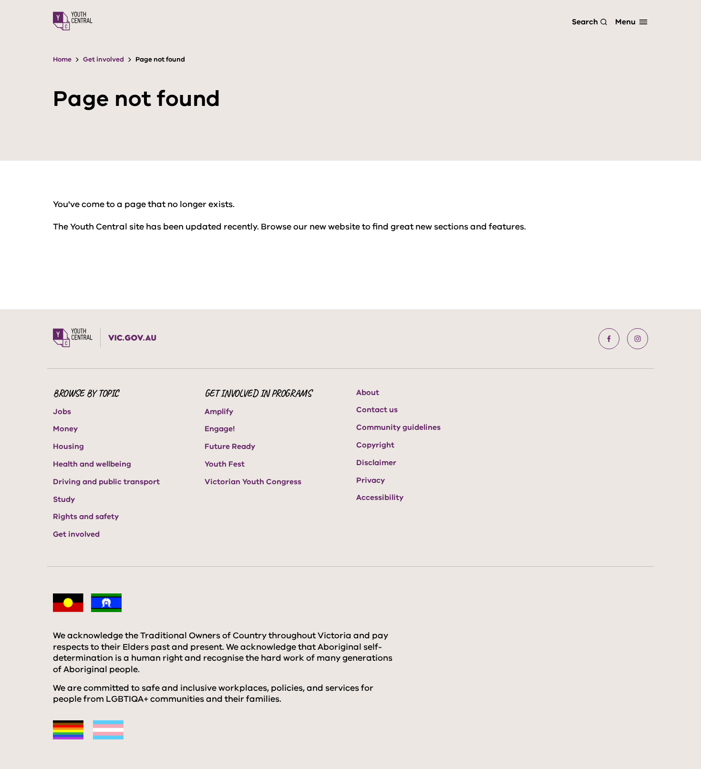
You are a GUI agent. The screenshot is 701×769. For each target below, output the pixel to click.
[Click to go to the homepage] (73, 21)
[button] (608, 338)
